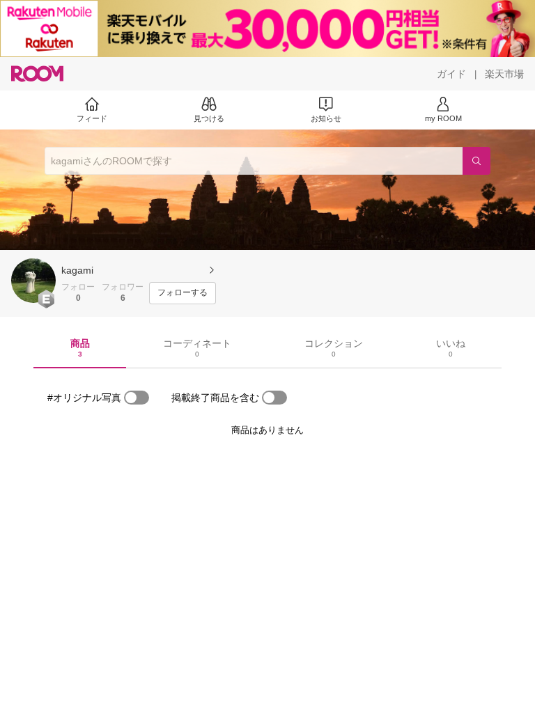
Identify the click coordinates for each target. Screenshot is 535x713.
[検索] (476, 161)
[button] (33, 280)
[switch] (136, 398)
